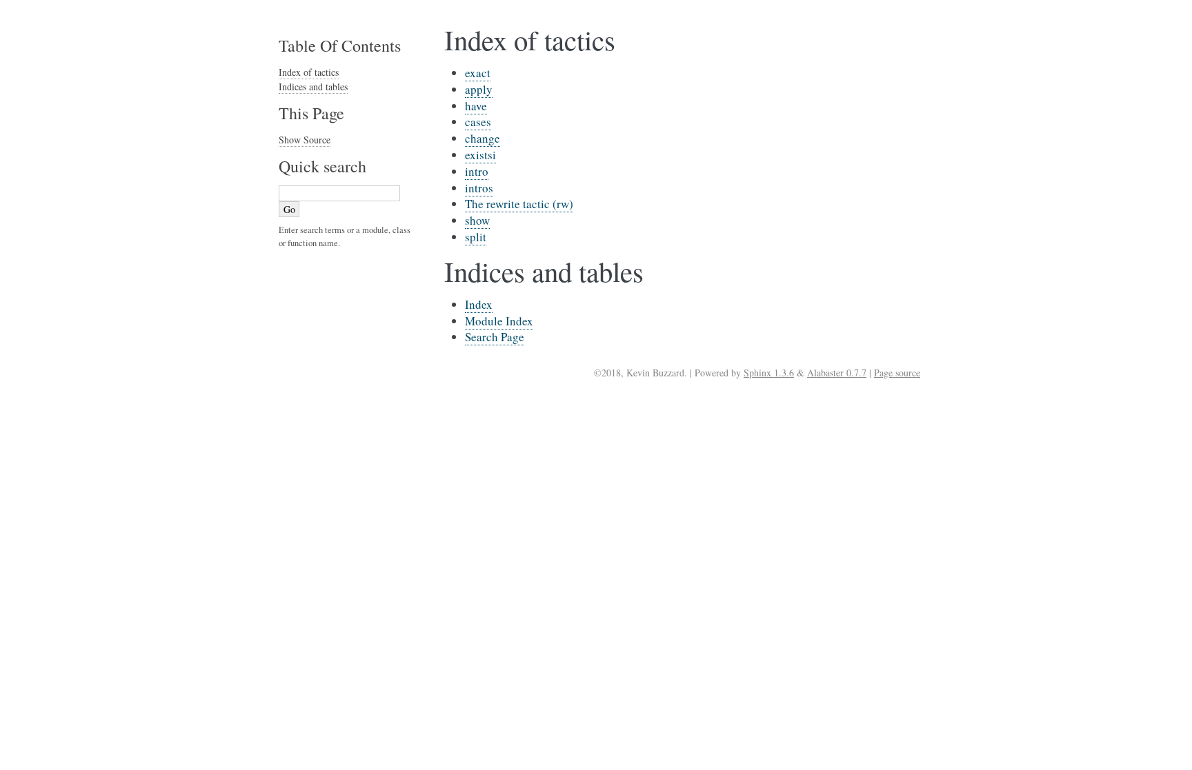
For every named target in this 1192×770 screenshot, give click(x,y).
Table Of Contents (340, 45)
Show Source (304, 139)
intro (476, 171)
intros (479, 188)
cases (478, 122)
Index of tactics (309, 72)
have (476, 106)
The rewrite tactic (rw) (519, 204)
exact (477, 73)
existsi (480, 155)
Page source (897, 372)
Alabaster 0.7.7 (836, 372)
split (475, 237)
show (477, 220)
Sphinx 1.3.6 (769, 372)
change (482, 138)
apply (479, 89)
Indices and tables (313, 86)
